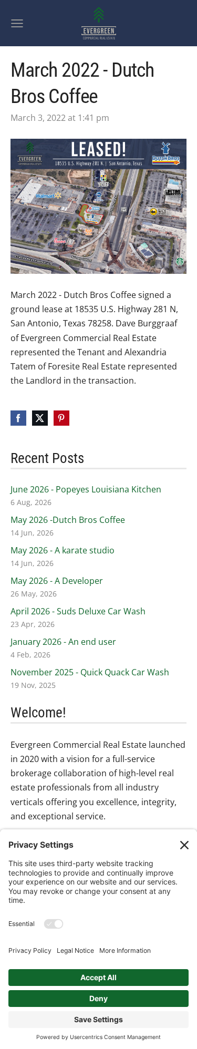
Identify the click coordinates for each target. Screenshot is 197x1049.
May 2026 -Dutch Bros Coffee (68, 520)
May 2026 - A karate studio (63, 550)
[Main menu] (17, 23)
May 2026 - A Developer (57, 581)
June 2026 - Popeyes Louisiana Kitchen (86, 489)
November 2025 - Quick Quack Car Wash (90, 672)
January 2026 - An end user (63, 641)
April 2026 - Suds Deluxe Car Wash (78, 611)
